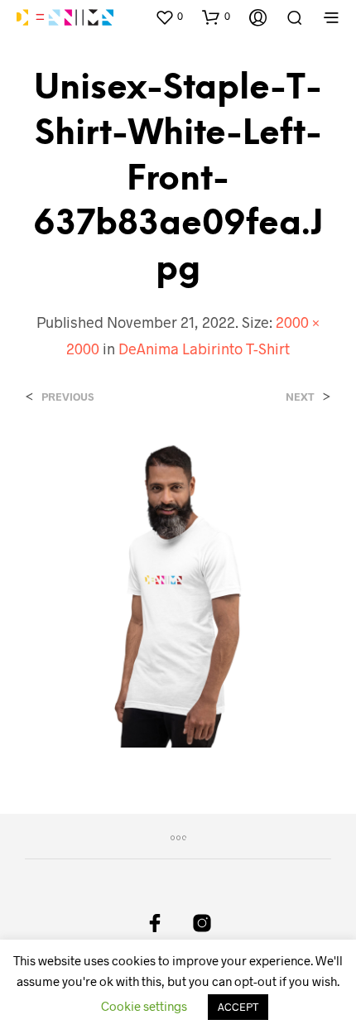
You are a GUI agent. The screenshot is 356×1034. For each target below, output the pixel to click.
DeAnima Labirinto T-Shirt (204, 348)
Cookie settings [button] (144, 1005)
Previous (67, 397)
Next (300, 397)
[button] (169, 16)
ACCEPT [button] (238, 1006)
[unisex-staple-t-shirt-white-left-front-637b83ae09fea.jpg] (178, 592)
